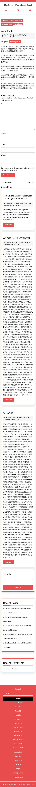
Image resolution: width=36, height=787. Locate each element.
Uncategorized (7, 24)
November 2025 (18, 740)
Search (7, 574)
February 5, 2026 (11, 203)
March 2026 (18, 723)
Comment (4, 104)
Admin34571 (19, 35)
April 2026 (18, 719)
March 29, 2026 (11, 417)
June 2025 (18, 760)
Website (3, 155)
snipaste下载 (5, 75)
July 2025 (18, 756)
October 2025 (18, 744)
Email (3, 144)
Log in (18, 769)
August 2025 (18, 752)
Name (3, 133)
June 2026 (18, 711)
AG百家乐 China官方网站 (16, 238)
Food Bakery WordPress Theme (12, 784)
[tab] (6, 10)
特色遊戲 (8, 413)
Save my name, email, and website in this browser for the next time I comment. (18, 169)
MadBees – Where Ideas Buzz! (18, 5)
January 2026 (18, 731)
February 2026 (18, 727)
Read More (9, 225)
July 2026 (18, 707)
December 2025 (18, 735)
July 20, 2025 (10, 242)
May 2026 (18, 715)
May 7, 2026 (8, 35)
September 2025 (18, 748)
